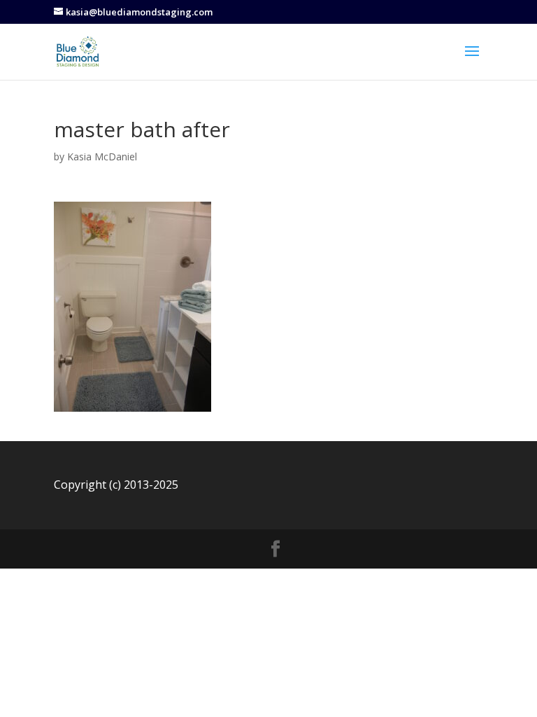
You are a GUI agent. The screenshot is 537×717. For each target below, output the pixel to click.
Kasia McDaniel (102, 156)
